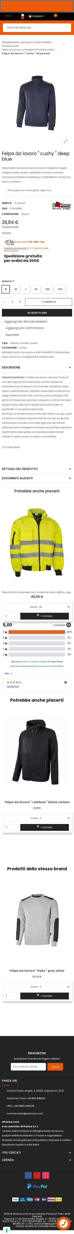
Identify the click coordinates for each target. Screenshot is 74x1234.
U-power (20, 203)
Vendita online (29, 343)
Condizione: (10, 214)
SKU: (5, 208)
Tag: (5, 343)
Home (23, 348)
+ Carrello (48, 302)
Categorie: (9, 348)
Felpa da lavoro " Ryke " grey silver (37, 971)
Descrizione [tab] (11, 367)
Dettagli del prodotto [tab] (20, 469)
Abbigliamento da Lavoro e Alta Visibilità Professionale (35, 352)
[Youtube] (37, 1175)
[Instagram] (45, 1175)
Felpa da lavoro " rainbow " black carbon (37, 802)
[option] (37, 6)
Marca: (7, 203)
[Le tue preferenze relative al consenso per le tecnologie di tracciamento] (6, 1230)
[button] (4, 784)
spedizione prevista (15, 248)
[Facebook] (28, 1175)
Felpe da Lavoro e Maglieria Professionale (28, 357)
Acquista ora (37, 313)
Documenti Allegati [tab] (17, 478)
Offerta (14, 343)
